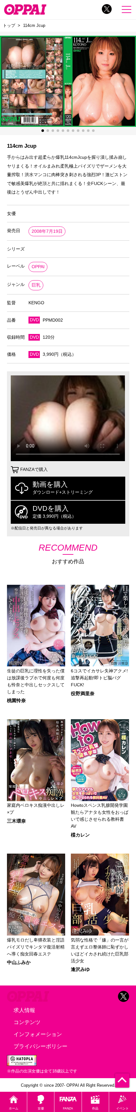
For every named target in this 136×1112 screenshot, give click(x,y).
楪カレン (80, 835)
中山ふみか (19, 962)
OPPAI (38, 266)
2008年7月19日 (47, 231)
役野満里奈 (83, 693)
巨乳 (36, 285)
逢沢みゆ (80, 969)
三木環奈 (16, 821)
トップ (9, 25)
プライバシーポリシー (40, 1046)
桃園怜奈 (16, 700)
